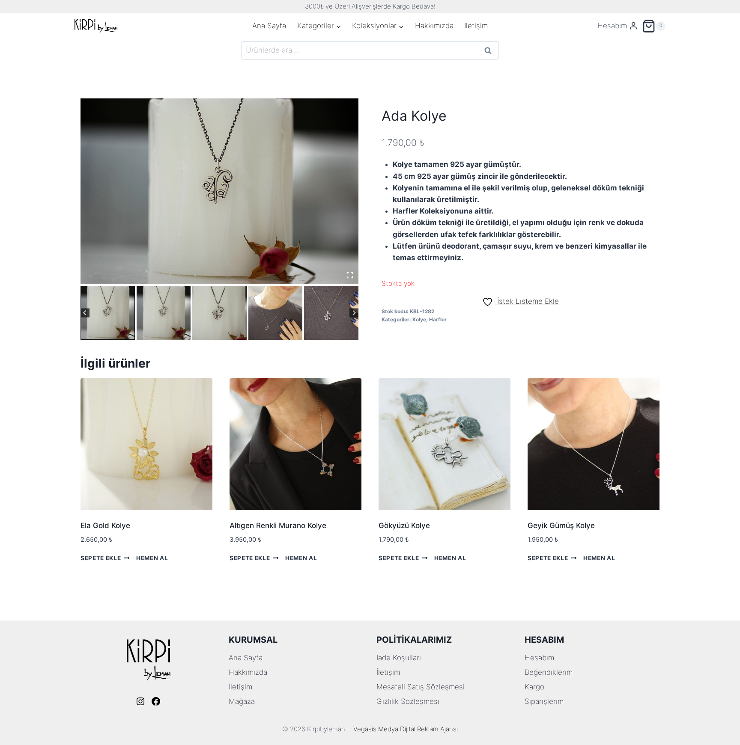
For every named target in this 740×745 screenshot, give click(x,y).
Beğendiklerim (549, 672)
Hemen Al (152, 557)
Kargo (534, 687)
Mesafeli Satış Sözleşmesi (420, 687)
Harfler (438, 319)
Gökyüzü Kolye (404, 525)
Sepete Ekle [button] (101, 557)
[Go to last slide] (85, 313)
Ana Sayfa (269, 25)
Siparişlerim (544, 701)
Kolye (419, 319)
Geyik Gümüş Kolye (561, 525)
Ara (488, 50)
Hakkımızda (434, 25)
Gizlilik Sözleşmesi (407, 701)
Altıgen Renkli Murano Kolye (278, 525)
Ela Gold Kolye (105, 525)
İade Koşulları (398, 657)
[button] (108, 313)
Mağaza (242, 701)
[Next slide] (353, 313)
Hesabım (539, 657)
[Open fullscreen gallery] (349, 275)
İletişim (476, 25)
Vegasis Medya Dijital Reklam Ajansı (405, 729)
